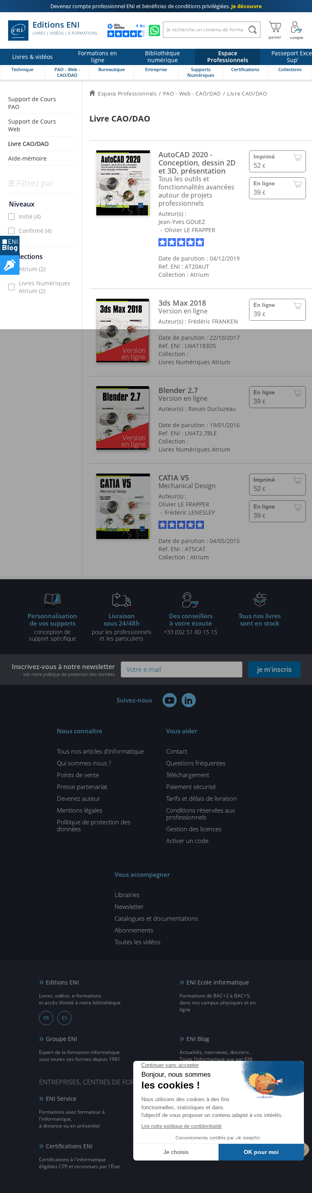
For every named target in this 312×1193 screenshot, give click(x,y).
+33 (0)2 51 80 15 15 (190, 623)
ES (64, 1018)
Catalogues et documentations (156, 918)
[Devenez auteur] (10, 265)
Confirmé (35, 231)
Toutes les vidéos (137, 942)
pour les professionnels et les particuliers (122, 627)
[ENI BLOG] (10, 245)
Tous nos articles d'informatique (100, 751)
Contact (176, 751)
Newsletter (129, 906)
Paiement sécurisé (191, 786)
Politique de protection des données (93, 825)
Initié (30, 216)
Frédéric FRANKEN (213, 321)
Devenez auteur (78, 798)
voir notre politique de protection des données (69, 674)
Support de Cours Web (32, 125)
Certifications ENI (69, 1146)
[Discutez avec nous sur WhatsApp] (154, 30)
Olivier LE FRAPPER (190, 230)
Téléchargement (187, 775)
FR (46, 1018)
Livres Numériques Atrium (44, 287)
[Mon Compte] (296, 30)
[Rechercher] (252, 30)
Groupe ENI (61, 1039)
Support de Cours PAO (32, 103)
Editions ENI (64, 28)
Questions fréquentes (195, 763)
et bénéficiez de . (156, 6)
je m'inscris (274, 669)
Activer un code (187, 841)
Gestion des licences (193, 829)
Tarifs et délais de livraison (201, 798)
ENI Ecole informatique (217, 982)
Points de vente (78, 775)
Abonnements (134, 930)
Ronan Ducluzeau (212, 409)
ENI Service (61, 1098)
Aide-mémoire (27, 158)
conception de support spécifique (52, 627)
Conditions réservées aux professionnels (200, 813)
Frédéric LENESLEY (190, 512)
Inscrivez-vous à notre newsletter (63, 669)
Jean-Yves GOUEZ (181, 222)
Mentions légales (79, 810)
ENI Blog (197, 1039)
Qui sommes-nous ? (84, 763)
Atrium (32, 269)
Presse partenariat (82, 786)
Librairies (127, 895)
